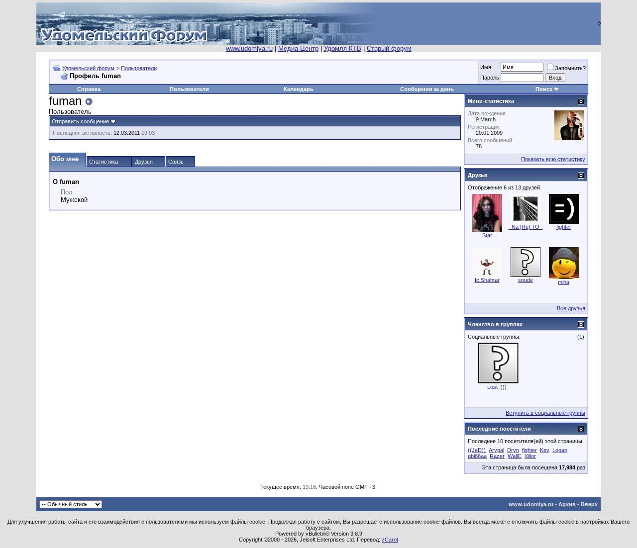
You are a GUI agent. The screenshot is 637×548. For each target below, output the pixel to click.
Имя (485, 67)
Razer (497, 456)
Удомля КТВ (342, 48)
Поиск (543, 89)
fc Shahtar (487, 280)
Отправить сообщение (80, 121)
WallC (515, 456)
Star (487, 235)
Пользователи (139, 68)
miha (563, 282)
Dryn (513, 450)
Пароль (489, 78)
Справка (89, 89)
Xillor (530, 456)
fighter (563, 227)
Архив (567, 504)
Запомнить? (570, 68)
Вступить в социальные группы (545, 413)
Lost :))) (497, 387)
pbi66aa (477, 456)
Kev (544, 450)
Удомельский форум (88, 68)
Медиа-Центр (298, 48)
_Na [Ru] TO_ (525, 227)
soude (525, 280)
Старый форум (389, 48)
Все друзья (571, 308)
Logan (559, 450)
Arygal (496, 450)
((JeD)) (477, 450)
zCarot (390, 540)
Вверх (589, 504)
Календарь (299, 89)
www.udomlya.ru (249, 48)
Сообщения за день (427, 89)
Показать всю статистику (553, 159)
